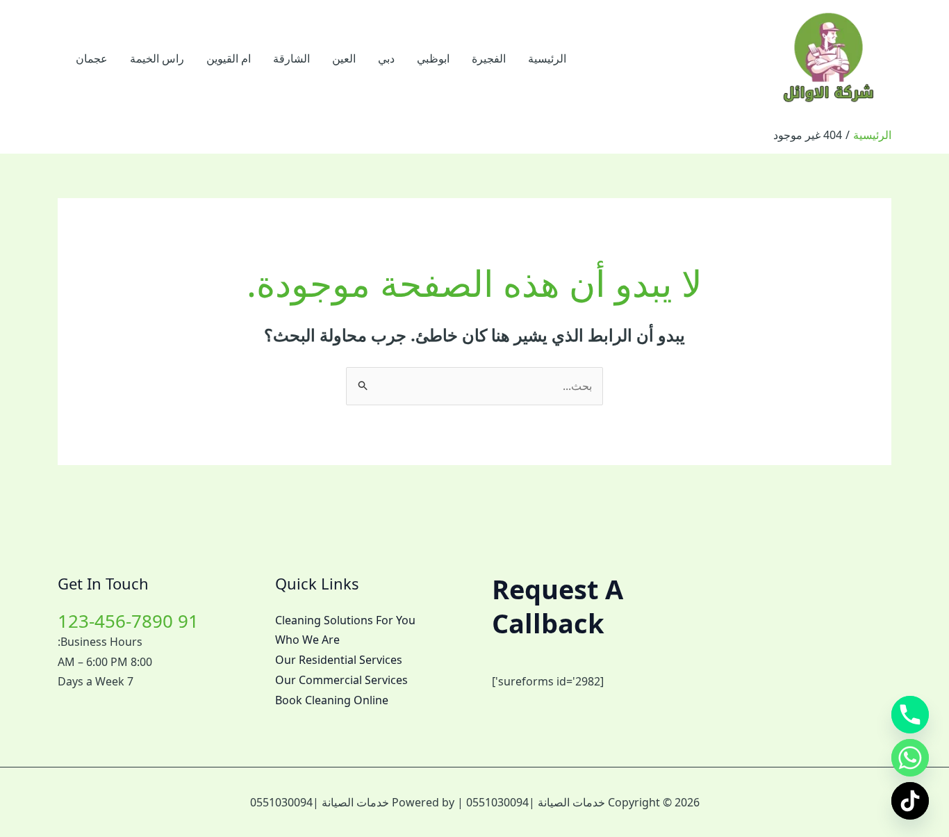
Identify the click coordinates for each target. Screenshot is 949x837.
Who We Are (307, 639)
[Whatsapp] (910, 758)
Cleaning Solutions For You (345, 620)
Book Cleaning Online (331, 700)
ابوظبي (433, 58)
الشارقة (291, 58)
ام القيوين (228, 58)
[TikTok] (910, 801)
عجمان (92, 58)
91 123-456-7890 (128, 620)
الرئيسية (547, 58)
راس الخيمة (157, 58)
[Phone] (910, 714)
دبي (386, 58)
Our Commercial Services (341, 680)
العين (344, 58)
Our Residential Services (338, 659)
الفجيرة (489, 58)
